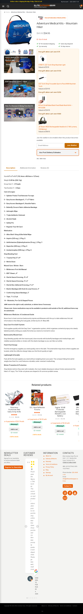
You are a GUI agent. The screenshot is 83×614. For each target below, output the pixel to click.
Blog (47, 470)
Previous (7, 35)
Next (30, 35)
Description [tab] (10, 168)
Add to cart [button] (14, 429)
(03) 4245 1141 (74, 2)
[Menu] (3, 6)
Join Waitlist (72, 145)
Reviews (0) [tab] (45, 168)
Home (8, 12)
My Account (64, 2)
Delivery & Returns (51, 458)
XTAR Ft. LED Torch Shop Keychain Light (51, 65)
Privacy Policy (50, 467)
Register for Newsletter (13, 467)
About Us (48, 456)
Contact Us (68, 486)
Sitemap (48, 472)
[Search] (8, 6)
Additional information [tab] (28, 168)
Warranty (48, 461)
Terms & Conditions (51, 464)
